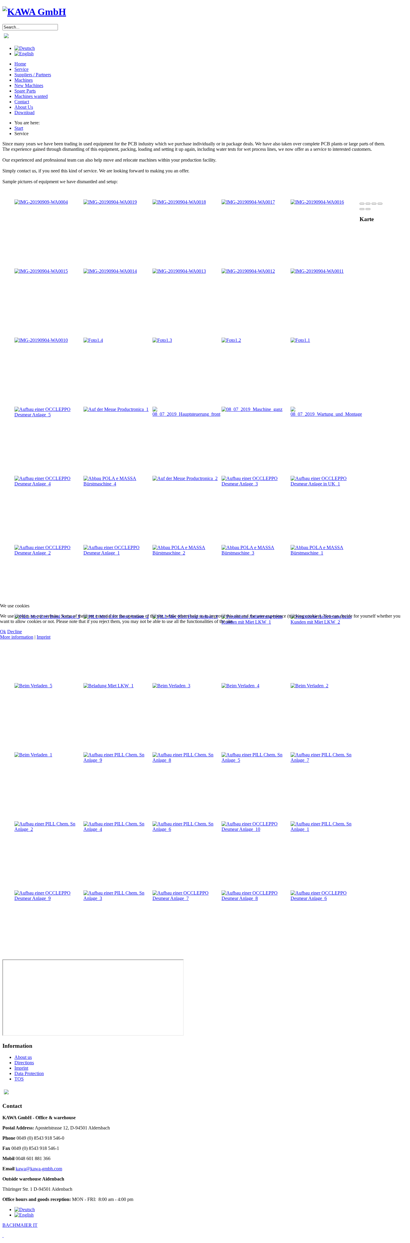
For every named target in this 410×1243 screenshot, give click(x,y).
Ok (3, 631)
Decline (14, 631)
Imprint (43, 637)
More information (16, 637)
